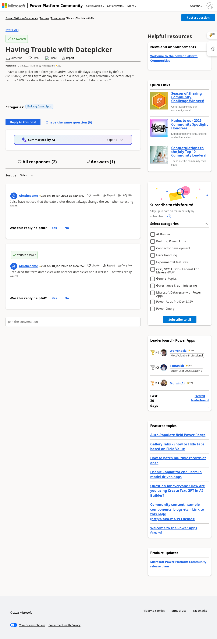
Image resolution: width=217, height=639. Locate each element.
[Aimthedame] (13, 196)
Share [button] (53, 58)
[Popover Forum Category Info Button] (169, 216)
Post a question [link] (198, 17)
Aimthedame (48, 65)
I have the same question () (69, 122)
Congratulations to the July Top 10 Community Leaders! (188, 151)
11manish (177, 366)
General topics (166, 278)
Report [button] (70, 58)
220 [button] (59, 65)
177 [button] (191, 383)
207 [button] (190, 365)
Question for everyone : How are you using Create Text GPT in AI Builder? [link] (177, 491)
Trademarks (199, 611)
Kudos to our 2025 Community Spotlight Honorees (189, 124)
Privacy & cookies (154, 611)
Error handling (166, 255)
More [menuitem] (130, 6)
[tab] (37, 163)
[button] (197, 6)
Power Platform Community (56, 5)
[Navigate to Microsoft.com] (13, 5)
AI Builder (163, 234)
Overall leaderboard (200, 398)
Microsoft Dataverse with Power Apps (178, 294)
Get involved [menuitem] (94, 6)
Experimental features (172, 262)
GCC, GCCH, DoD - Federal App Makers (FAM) (177, 271)
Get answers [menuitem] (114, 6)
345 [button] (192, 350)
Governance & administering (176, 285)
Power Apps (58, 18)
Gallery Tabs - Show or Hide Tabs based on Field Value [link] (177, 446)
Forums (44, 18)
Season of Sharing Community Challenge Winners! (187, 97)
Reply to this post (23, 122)
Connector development (173, 248)
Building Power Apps (39, 106)
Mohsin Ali (177, 383)
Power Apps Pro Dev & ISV (174, 302)
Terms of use (178, 611)
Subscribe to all (179, 319)
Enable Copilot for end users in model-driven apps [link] (176, 474)
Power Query (165, 308)
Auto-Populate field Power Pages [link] (177, 434)
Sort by (11, 175)
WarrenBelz (178, 351)
